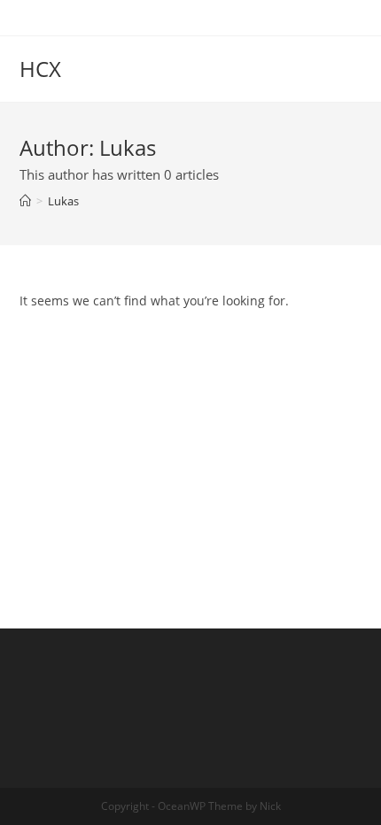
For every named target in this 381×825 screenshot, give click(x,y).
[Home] (25, 201)
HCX (40, 68)
